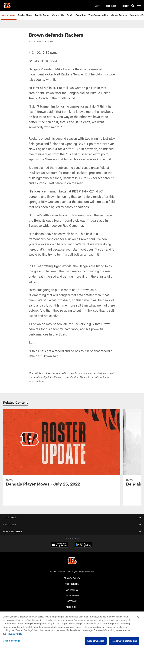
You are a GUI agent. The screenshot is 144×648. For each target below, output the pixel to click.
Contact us (72, 590)
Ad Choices (72, 607)
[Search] (132, 5)
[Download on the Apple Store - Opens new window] (59, 545)
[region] (72, 630)
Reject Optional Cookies (124, 640)
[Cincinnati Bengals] (72, 561)
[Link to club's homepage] (7, 4)
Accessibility (72, 584)
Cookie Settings (11, 640)
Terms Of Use (72, 595)
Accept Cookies (95, 640)
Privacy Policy (72, 578)
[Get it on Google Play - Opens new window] (83, 546)
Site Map (72, 601)
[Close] (138, 617)
